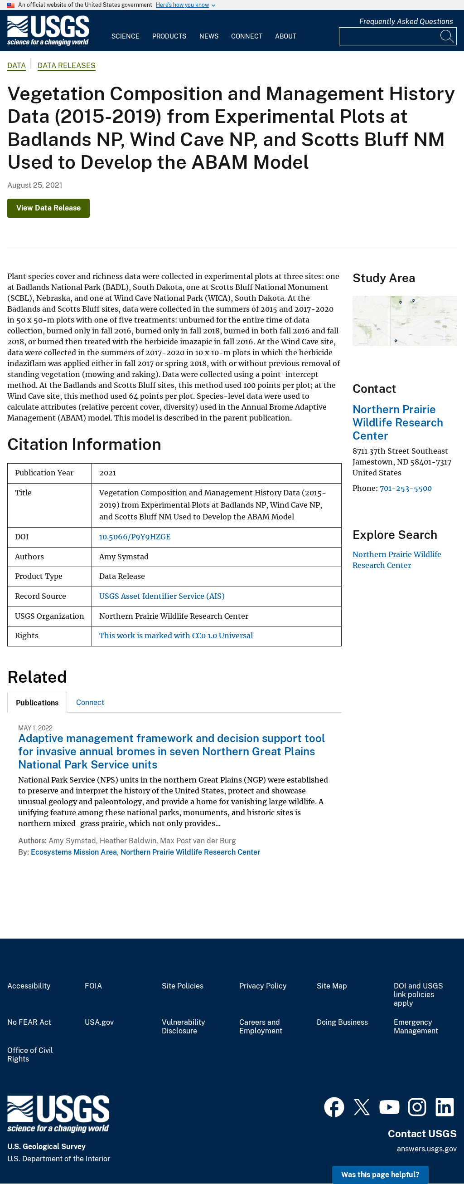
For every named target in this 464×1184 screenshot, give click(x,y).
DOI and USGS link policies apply (418, 995)
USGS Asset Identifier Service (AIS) (162, 596)
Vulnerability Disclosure (183, 1026)
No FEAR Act (29, 1022)
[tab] (37, 702)
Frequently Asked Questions (406, 21)
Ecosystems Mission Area (74, 852)
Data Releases (67, 65)
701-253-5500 (406, 488)
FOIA (93, 986)
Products (169, 36)
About (285, 36)
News (208, 36)
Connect (246, 36)
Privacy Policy (263, 986)
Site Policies (182, 986)
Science (125, 36)
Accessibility (29, 986)
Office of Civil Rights (30, 1055)
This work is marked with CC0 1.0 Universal (176, 635)
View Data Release (48, 208)
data (16, 65)
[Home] (48, 43)
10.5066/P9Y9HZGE (134, 537)
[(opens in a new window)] (334, 1106)
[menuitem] (125, 30)
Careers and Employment (260, 1026)
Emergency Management (416, 1026)
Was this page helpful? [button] (380, 1174)
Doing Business (342, 1022)
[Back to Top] (431, 1151)
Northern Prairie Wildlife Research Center (190, 852)
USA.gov (99, 1022)
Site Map (332, 986)
